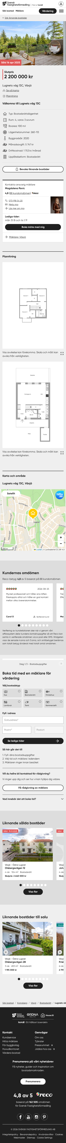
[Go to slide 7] (40, 625)
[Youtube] (28, 1116)
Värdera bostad (11, 1052)
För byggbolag (10, 1045)
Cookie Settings (44, 1137)
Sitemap (31, 1137)
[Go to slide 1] (19, 625)
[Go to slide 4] (29, 625)
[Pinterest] (44, 1116)
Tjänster (39, 1041)
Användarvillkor (46, 1134)
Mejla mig (13, 204)
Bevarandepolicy (28, 1134)
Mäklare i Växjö (17, 237)
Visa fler (33, 891)
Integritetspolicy (10, 1134)
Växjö (33, 1003)
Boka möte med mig (33, 227)
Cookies (59, 1134)
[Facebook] (20, 1116)
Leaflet (39, 549)
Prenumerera (33, 1081)
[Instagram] (36, 1116)
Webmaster (20, 1137)
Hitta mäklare (10, 1041)
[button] (61, 11)
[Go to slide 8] (44, 625)
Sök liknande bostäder (16, 18)
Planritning (12, 96)
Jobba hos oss (43, 1049)
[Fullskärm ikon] (62, 354)
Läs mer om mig (16, 208)
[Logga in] (61, 3)
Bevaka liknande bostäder (34, 169)
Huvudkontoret (10, 1049)
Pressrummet (42, 1045)
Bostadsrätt (45, 1003)
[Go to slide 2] (22, 625)
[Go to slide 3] (26, 625)
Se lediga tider (16, 740)
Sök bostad (8, 11)
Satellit (11, 493)
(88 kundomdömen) (20, 193)
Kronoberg (22, 1003)
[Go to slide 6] (36, 625)
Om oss (39, 1037)
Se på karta (12, 90)
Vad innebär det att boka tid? (19, 799)
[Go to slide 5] (33, 625)
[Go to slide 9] (47, 625)
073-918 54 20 (16, 200)
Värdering (47, 11)
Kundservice (9, 1037)
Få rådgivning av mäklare (33, 787)
